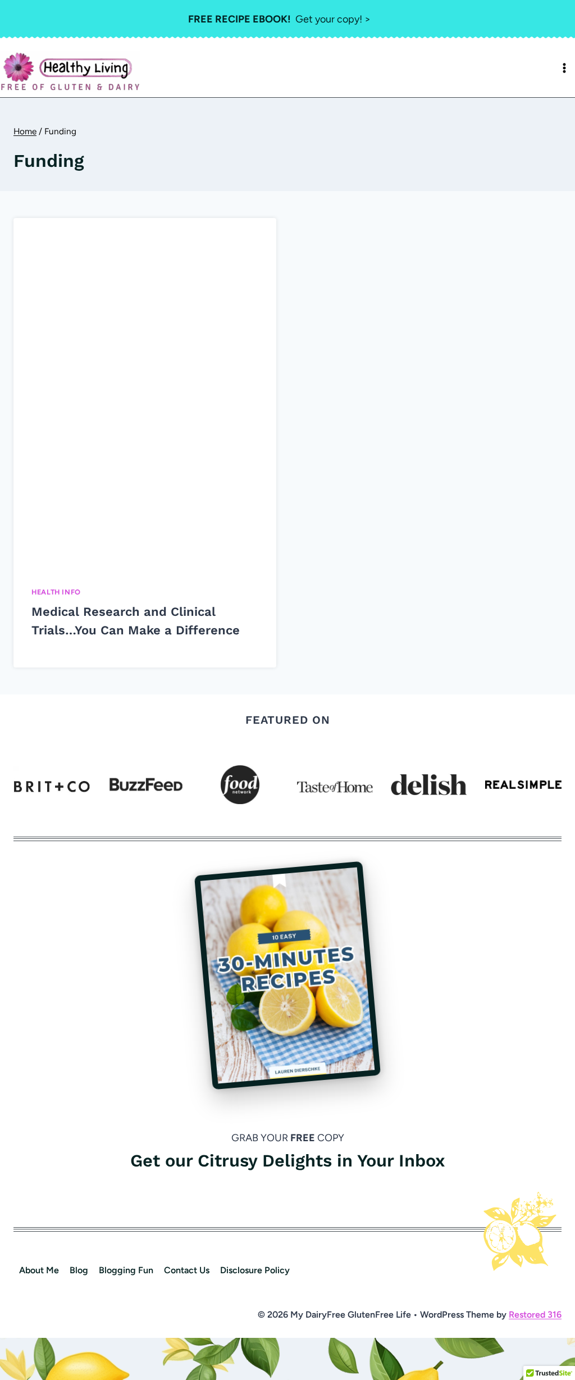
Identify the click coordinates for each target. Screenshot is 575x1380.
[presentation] (144, 393)
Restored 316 (535, 1314)
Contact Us (186, 1270)
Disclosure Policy (255, 1270)
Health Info (56, 592)
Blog (79, 1270)
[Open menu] (564, 68)
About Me (39, 1270)
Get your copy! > (279, 19)
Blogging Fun (126, 1270)
